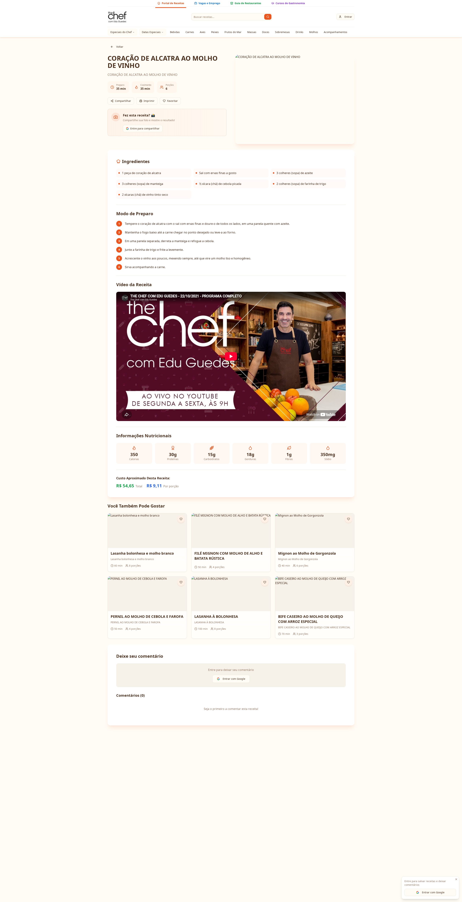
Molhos (313, 32)
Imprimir (149, 101)
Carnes (190, 32)
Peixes (215, 32)
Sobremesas (282, 32)
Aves (202, 32)
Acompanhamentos (335, 32)
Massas (251, 32)
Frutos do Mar (233, 32)
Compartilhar (123, 101)
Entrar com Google (433, 892)
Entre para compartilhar (145, 128)
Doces (265, 32)
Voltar (119, 46)
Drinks (299, 32)
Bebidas (175, 32)
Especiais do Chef (121, 32)
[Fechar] (456, 879)
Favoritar (172, 101)
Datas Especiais (151, 32)
